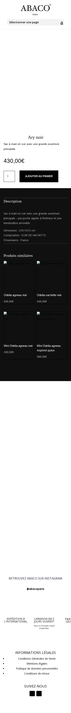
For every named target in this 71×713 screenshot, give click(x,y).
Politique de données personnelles (37, 668)
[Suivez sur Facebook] (39, 693)
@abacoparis (35, 589)
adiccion (15, 708)
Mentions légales (37, 663)
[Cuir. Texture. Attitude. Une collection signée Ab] (35, 539)
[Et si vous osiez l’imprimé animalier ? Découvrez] (35, 398)
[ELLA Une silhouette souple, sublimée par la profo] (35, 557)
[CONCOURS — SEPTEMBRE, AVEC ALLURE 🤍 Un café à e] (35, 454)
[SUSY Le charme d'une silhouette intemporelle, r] (35, 508)
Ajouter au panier (39, 176)
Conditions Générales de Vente (37, 658)
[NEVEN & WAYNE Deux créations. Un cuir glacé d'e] (35, 524)
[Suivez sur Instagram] (32, 693)
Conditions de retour (36, 673)
